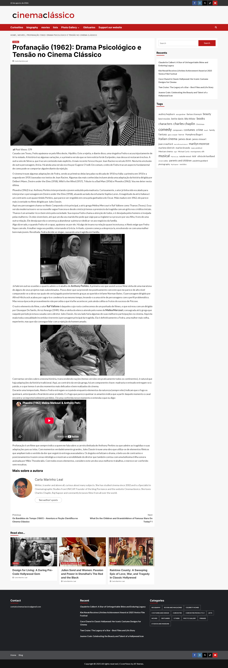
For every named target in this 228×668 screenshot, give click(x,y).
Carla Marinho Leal (21, 61)
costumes (189, 129)
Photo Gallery (69, 27)
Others (177, 618)
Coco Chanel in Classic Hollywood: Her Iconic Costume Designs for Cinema (183, 80)
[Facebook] (194, 3)
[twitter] (205, 3)
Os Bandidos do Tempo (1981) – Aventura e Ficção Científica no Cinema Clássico (45, 518)
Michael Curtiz (183, 151)
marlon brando (183, 147)
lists (55, 27)
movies (45, 27)
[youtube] (215, 3)
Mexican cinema (165, 151)
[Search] (216, 27)
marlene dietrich (166, 148)
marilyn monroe (199, 143)
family (212, 130)
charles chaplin (184, 124)
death (206, 130)
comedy (165, 129)
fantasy (162, 134)
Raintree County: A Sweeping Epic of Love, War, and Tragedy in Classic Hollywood (130, 574)
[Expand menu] (78, 28)
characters (165, 124)
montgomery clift (197, 151)
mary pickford (196, 148)
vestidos (183, 164)
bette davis (177, 118)
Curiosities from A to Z (195, 613)
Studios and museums (160, 624)
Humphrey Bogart (194, 134)
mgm (175, 151)
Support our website (110, 27)
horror (181, 134)
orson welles (163, 161)
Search (207, 43)
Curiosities (16, 27)
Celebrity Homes (192, 607)
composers (178, 130)
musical (164, 156)
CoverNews (125, 663)
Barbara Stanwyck (194, 114)
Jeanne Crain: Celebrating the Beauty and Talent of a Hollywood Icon (182, 94)
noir (194, 156)
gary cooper (172, 134)
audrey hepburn (166, 114)
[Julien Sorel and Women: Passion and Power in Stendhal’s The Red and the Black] (82, 551)
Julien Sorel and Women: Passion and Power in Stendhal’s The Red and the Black (82, 574)
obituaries (165, 618)
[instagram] (199, 3)
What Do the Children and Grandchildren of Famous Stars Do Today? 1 (121, 518)
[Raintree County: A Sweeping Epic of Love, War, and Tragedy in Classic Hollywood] (131, 551)
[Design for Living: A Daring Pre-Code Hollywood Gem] (33, 551)
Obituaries (89, 27)
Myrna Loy (174, 156)
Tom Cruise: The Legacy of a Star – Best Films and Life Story (185, 87)
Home (13, 655)
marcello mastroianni (181, 144)
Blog (21, 655)
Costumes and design (160, 613)
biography (32, 27)
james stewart (199, 139)
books (201, 118)
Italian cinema (167, 139)
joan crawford (165, 143)
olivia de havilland (206, 156)
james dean (184, 138)
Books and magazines (69, 563)
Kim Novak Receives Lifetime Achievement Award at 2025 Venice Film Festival (185, 72)
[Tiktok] (210, 3)
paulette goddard (200, 160)
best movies (164, 118)
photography (164, 164)
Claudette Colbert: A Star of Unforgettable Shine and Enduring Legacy (183, 64)
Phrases (203, 618)
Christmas (200, 124)
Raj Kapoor (175, 164)
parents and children (180, 160)
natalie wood (185, 156)
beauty (207, 114)
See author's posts (48, 499)
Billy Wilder (190, 118)
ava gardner (181, 114)
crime (199, 129)
